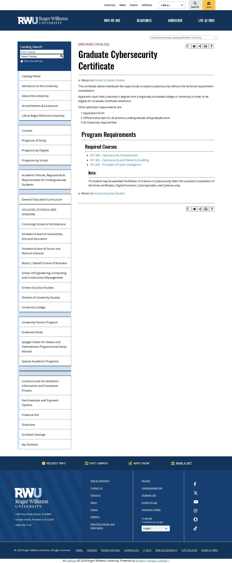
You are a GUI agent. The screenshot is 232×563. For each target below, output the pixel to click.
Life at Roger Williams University (43, 116)
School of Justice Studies (37, 287)
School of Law (149, 502)
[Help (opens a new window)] (211, 46)
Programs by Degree (35, 150)
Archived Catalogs (33, 434)
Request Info (56, 463)
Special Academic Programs (40, 361)
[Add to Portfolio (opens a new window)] (194, 46)
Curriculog (131, 550)
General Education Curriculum (42, 199)
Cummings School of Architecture (44, 224)
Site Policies (189, 550)
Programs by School (35, 160)
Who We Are (112, 20)
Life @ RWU (207, 20)
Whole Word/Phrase (33, 61)
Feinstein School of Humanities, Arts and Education (42, 236)
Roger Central (110, 550)
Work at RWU (209, 550)
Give (208, 7)
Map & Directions (100, 480)
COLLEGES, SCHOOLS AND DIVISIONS (39, 212)
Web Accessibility (167, 550)
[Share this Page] (200, 46)
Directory (109, 5)
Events (134, 5)
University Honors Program (40, 322)
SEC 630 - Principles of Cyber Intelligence (115, 165)
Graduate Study (32, 332)
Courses (27, 131)
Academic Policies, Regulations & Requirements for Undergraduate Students (44, 179)
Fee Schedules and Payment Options (40, 402)
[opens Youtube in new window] (196, 502)
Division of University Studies (41, 297)
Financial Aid (30, 415)
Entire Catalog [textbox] (28, 51)
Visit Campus (99, 463)
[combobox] (184, 37)
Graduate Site (149, 495)
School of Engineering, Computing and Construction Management (44, 275)
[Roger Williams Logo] (42, 20)
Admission (175, 20)
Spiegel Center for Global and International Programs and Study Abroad (44, 346)
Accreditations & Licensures (40, 106)
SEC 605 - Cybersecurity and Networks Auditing (119, 160)
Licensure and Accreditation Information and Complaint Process (40, 385)
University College (33, 307)
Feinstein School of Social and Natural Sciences (41, 251)
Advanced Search (30, 66)
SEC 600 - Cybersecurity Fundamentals (114, 155)
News (123, 5)
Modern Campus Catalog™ (152, 560)
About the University (35, 96)
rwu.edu (146, 480)
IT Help (147, 550)
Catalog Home (31, 76)
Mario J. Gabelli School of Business (44, 263)
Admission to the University (40, 86)
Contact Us (96, 488)
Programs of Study (34, 140)
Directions (28, 425)
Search (195, 7)
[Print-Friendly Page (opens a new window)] (205, 46)
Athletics (147, 5)
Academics (144, 20)
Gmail (79, 550)
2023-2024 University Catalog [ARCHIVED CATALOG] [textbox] (176, 37)
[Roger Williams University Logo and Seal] (46, 498)
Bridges (92, 550)
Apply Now (141, 463)
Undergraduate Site (152, 488)
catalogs (71, 560)
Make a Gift (184, 463)
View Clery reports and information (102, 526)
